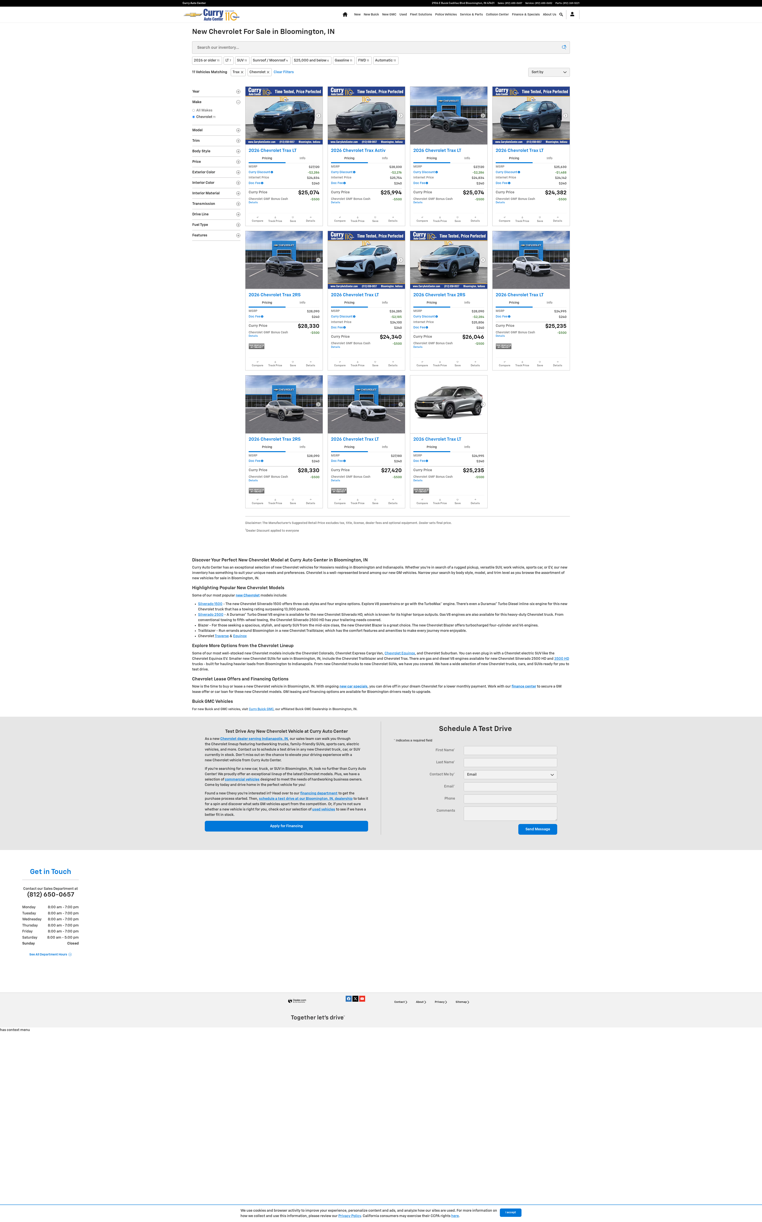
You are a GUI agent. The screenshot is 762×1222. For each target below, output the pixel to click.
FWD (363, 60)
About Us (549, 14)
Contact (399, 1002)
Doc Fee (255, 183)
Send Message (537, 829)
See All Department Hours (48, 954)
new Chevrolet (248, 595)
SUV (242, 60)
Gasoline (343, 60)
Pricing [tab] (267, 158)
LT (228, 60)
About (420, 1002)
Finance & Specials (526, 14)
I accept (510, 1212)
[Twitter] (355, 999)
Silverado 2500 (210, 615)
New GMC (389, 14)
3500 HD (561, 659)
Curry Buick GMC (261, 709)
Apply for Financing (286, 826)
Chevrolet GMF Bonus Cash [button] (268, 201)
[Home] (193, 15)
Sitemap (461, 1002)
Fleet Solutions (421, 14)
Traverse (222, 636)
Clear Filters (284, 72)
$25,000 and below (311, 60)
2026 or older (206, 60)
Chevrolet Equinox (400, 653)
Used (403, 14)
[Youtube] (362, 999)
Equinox (240, 636)
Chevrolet (257, 72)
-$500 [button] (314, 199)
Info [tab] (302, 158)
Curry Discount (259, 172)
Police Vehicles (446, 14)
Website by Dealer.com (297, 1001)
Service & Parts (471, 14)
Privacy (439, 1002)
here (455, 1216)
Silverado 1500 (210, 604)
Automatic (385, 60)
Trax (236, 72)
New (357, 14)
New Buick (371, 14)
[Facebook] (349, 999)
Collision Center (497, 14)
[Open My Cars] (571, 14)
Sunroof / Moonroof (270, 60)
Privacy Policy (349, 1216)
